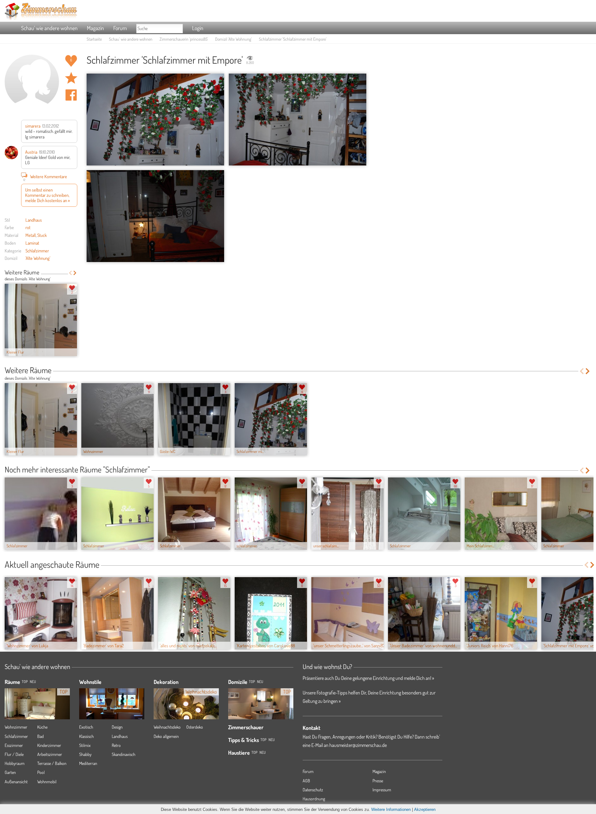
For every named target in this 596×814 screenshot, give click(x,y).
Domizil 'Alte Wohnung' (233, 39)
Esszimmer (14, 745)
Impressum (381, 789)
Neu (260, 681)
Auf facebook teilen (71, 95)
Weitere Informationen (391, 809)
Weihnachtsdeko (167, 727)
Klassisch (86, 736)
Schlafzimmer (37, 250)
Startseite (94, 39)
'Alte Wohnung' (37, 258)
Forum (120, 28)
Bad (40, 736)
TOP (25, 681)
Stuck (42, 235)
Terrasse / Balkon (51, 763)
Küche (42, 727)
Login (197, 28)
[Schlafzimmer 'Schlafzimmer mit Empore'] (155, 119)
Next (75, 273)
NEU (33, 681)
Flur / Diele (14, 754)
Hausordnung (314, 798)
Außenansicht (16, 781)
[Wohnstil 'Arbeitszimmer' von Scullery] (111, 703)
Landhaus (33, 220)
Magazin (95, 28)
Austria (31, 152)
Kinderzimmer (49, 745)
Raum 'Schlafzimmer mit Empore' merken (71, 78)
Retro (116, 745)
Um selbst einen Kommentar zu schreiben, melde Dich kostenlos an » (47, 195)
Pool (41, 772)
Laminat (32, 243)
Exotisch (86, 727)
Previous (70, 273)
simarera (32, 126)
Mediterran (88, 763)
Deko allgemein (166, 736)
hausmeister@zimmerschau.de (358, 745)
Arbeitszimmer (49, 754)
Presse (377, 780)
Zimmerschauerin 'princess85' (184, 39)
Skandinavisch (123, 754)
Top (252, 681)
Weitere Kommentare (45, 177)
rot (27, 227)
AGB (306, 780)
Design (117, 727)
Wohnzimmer (16, 727)
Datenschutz (313, 789)
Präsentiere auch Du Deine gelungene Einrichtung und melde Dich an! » (368, 678)
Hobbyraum (15, 763)
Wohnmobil (46, 781)
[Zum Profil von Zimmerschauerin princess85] (32, 82)
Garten (10, 772)
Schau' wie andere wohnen (49, 28)
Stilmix (85, 745)
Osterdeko (194, 727)
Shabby (85, 754)
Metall (30, 235)
